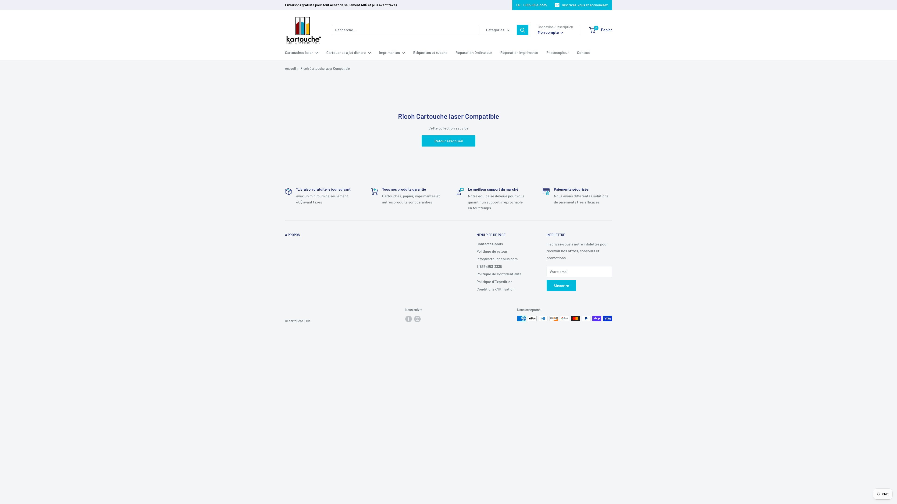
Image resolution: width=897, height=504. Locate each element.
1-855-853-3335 (535, 5)
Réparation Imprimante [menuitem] (519, 52)
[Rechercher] (522, 30)
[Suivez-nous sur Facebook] (408, 319)
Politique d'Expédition (495, 281)
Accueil (290, 68)
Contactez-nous (490, 244)
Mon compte (548, 32)
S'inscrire (561, 285)
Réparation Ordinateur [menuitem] (474, 52)
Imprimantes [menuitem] (389, 52)
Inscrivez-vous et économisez (585, 5)
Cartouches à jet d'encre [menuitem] (346, 52)
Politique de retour (492, 251)
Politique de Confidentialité (499, 274)
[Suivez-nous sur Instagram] (417, 319)
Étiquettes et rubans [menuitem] (430, 52)
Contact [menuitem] (583, 52)
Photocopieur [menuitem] (557, 52)
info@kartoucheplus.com (497, 258)
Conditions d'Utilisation (496, 289)
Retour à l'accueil (448, 141)
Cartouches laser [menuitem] (299, 52)
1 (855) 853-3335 (489, 266)
